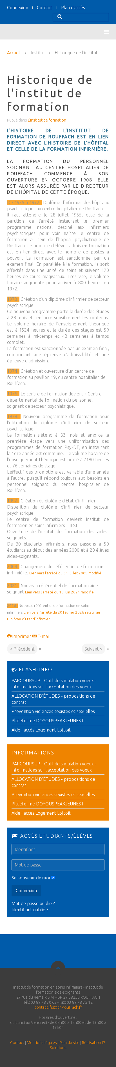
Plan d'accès (73, 7)
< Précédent (22, 648)
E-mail (43, 636)
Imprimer (21, 636)
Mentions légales (42, 1042)
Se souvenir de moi (31, 877)
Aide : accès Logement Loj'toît (41, 729)
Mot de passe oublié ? (33, 903)
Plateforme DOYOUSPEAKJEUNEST (48, 720)
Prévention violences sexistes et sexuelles (53, 711)
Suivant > (93, 648)
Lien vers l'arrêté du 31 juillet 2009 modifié (65, 573)
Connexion (17, 7)
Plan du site (69, 1042)
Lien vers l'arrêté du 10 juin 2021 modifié (59, 592)
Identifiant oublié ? (30, 909)
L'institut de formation (47, 120)
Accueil (14, 52)
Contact (44, 7)
